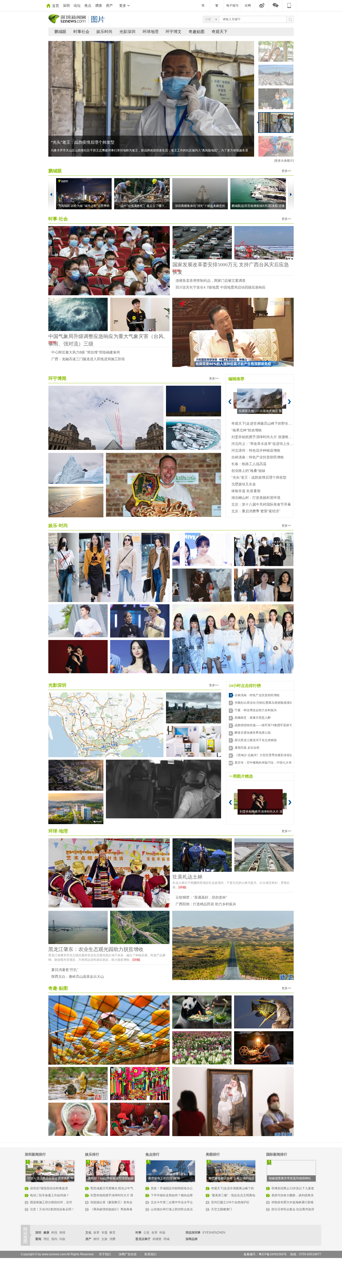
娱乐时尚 (104, 31)
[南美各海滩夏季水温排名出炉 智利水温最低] (75, 501)
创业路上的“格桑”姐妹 (248, 471)
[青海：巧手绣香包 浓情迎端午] (139, 1083)
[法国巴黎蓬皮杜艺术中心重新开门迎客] (233, 1102)
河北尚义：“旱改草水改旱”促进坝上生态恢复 (265, 444)
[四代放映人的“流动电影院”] (263, 1048)
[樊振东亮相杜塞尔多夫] (139, 314)
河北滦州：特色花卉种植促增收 (255, 450)
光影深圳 (127, 31)
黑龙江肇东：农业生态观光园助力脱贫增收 (95, 949)
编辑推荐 (236, 379)
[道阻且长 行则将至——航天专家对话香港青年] (109, 261)
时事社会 (81, 31)
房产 (109, 5)
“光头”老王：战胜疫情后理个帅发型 (258, 477)
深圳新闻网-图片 (77, 19)
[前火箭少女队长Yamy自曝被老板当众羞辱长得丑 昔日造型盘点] (263, 585)
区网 (248, 5)
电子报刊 (232, 5)
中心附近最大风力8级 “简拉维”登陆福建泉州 (85, 352)
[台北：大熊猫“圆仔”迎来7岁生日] (202, 1012)
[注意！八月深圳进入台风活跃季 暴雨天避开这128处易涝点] (105, 724)
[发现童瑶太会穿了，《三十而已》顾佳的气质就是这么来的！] (109, 568)
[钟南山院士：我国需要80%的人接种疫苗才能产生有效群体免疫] (233, 333)
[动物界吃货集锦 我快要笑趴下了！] (263, 1011)
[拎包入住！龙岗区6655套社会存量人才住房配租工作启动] (193, 741)
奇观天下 (220, 31)
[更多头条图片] (284, 160)
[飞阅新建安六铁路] (139, 927)
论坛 (77, 5)
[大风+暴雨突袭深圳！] (193, 707)
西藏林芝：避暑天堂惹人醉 (253, 717)
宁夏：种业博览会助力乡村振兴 (256, 710)
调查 (98, 5)
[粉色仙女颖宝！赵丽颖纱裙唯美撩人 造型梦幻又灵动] (139, 656)
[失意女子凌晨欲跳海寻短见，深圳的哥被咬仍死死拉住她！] (163, 792)
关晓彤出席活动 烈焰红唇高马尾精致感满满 (263, 702)
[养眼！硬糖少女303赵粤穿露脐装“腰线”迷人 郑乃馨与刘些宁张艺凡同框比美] (263, 549)
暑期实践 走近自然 (247, 747)
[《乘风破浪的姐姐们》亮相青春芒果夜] (233, 639)
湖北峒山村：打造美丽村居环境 (255, 498)
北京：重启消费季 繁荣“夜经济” (255, 511)
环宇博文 (173, 31)
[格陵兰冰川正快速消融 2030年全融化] (75, 468)
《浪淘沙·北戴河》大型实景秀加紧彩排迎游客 (265, 755)
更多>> (286, 171)
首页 (55, 6)
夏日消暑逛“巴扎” (64, 970)
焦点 (87, 5)
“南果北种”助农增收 (246, 430)
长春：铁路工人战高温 (248, 464)
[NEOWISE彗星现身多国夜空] (193, 401)
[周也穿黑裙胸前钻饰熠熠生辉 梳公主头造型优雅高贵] (202, 585)
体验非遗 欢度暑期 (245, 491)
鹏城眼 (60, 31)
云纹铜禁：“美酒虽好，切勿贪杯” (201, 897)
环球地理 (150, 31)
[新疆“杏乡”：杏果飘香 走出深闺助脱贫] (109, 1030)
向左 (51, 194)
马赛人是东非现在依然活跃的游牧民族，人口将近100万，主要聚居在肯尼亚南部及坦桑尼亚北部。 (116, 150)
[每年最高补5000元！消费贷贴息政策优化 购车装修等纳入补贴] (202, 242)
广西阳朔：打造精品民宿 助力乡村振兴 (206, 904)
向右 (291, 194)
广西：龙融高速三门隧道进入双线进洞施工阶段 (88, 359)
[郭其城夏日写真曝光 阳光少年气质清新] (78, 620)
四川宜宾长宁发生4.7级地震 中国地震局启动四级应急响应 (221, 287)
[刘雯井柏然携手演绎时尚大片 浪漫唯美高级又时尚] (78, 656)
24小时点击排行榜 (245, 685)
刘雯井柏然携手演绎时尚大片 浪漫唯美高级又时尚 (270, 437)
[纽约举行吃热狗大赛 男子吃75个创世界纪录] (163, 485)
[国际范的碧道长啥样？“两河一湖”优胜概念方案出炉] (75, 775)
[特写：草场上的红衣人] (139, 1119)
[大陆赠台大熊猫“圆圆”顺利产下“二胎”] (78, 1120)
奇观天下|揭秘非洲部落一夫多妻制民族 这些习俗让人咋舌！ (104, 142)
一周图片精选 (241, 776)
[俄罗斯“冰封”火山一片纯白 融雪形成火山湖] (193, 434)
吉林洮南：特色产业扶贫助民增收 (257, 457)
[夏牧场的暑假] (202, 855)
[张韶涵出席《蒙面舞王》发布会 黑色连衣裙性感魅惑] (139, 621)
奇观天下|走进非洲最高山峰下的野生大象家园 (266, 423)
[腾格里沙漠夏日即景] (233, 946)
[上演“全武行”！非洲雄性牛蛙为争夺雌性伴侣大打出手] (78, 1083)
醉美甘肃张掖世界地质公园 (253, 732)
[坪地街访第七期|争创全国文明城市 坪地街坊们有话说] (75, 808)
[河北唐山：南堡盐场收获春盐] (264, 855)
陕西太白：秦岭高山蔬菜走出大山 (77, 976)
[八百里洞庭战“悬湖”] (78, 927)
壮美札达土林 (188, 877)
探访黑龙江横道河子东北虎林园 (256, 740)
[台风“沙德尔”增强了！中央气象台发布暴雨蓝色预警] (78, 314)
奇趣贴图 (197, 31)
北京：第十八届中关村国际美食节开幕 (261, 504)
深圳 (66, 5)
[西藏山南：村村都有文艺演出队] (109, 873)
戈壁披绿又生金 (243, 484)
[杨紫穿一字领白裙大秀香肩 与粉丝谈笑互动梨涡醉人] (202, 549)
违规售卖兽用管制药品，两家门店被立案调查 (211, 281)
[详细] (176, 270)
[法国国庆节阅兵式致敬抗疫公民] (105, 418)
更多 (122, 5)
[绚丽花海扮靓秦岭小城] (202, 1047)
